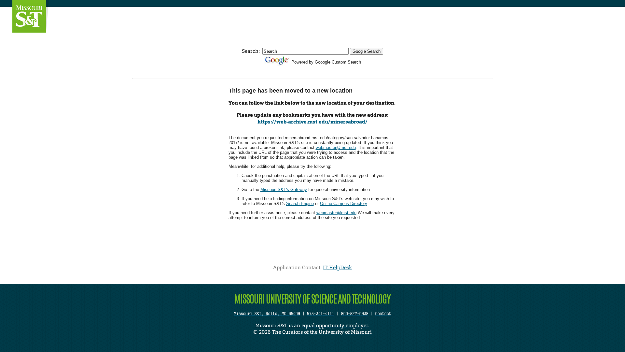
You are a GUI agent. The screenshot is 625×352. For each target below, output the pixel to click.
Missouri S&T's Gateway (283, 189)
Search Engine (300, 203)
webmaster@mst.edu (336, 147)
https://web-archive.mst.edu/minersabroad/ (312, 121)
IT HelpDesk (337, 267)
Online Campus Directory (343, 203)
